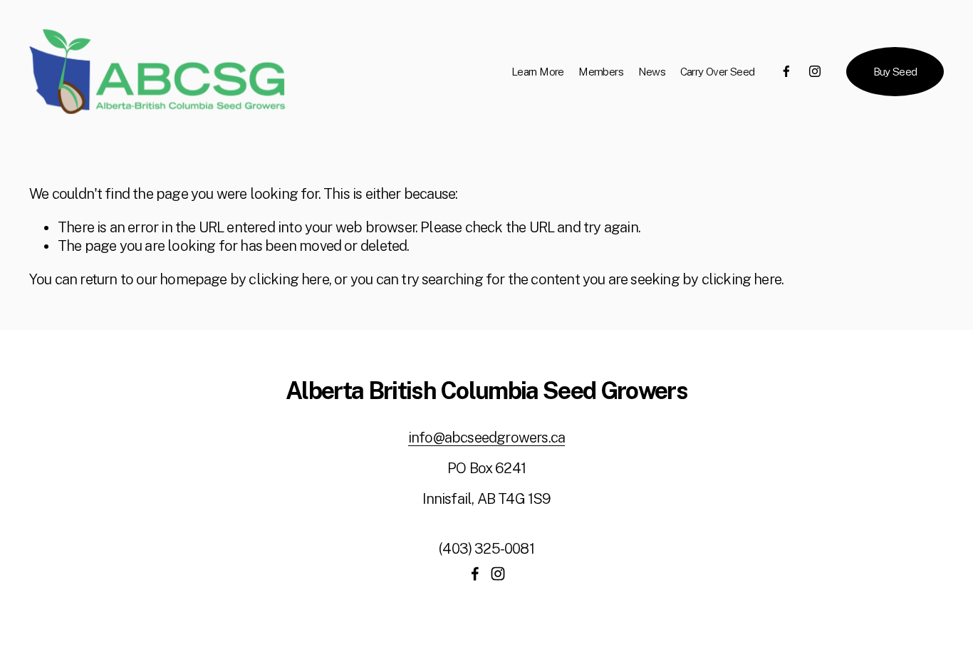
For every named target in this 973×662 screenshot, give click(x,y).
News (652, 71)
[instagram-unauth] (815, 71)
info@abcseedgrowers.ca (486, 437)
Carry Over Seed (717, 71)
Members (600, 71)
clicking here (288, 279)
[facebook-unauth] (786, 71)
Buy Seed (895, 71)
